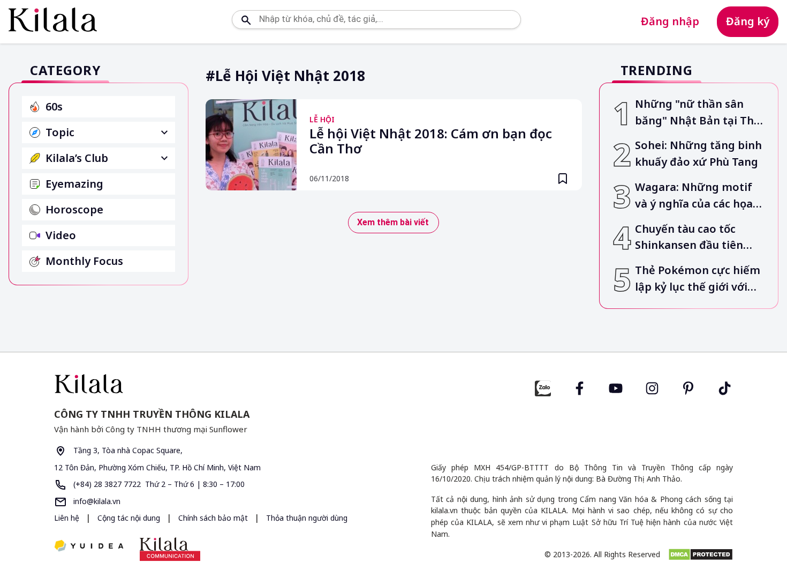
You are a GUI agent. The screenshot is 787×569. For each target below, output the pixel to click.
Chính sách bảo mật (214, 518)
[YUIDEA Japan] (89, 546)
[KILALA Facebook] (543, 387)
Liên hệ (66, 518)
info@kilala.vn (95, 501)
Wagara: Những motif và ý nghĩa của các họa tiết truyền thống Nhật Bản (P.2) (695, 196)
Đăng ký (747, 21)
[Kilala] (53, 20)
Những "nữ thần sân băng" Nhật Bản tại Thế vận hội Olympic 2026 (697, 113)
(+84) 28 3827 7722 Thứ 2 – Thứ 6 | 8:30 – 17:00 (158, 484)
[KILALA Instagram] (652, 387)
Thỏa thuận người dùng (306, 518)
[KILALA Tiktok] (725, 387)
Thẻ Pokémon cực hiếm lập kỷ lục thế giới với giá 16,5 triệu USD (697, 279)
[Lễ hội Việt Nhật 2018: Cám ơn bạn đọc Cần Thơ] (251, 144)
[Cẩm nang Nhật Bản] (219, 383)
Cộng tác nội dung (129, 518)
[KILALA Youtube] (616, 387)
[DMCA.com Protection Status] (700, 554)
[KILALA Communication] (170, 549)
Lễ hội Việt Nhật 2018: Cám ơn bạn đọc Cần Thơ (430, 141)
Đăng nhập (670, 21)
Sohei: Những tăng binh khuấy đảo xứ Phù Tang (698, 153)
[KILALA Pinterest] (688, 387)
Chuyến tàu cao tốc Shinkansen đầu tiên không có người (689, 237)
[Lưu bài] (562, 178)
